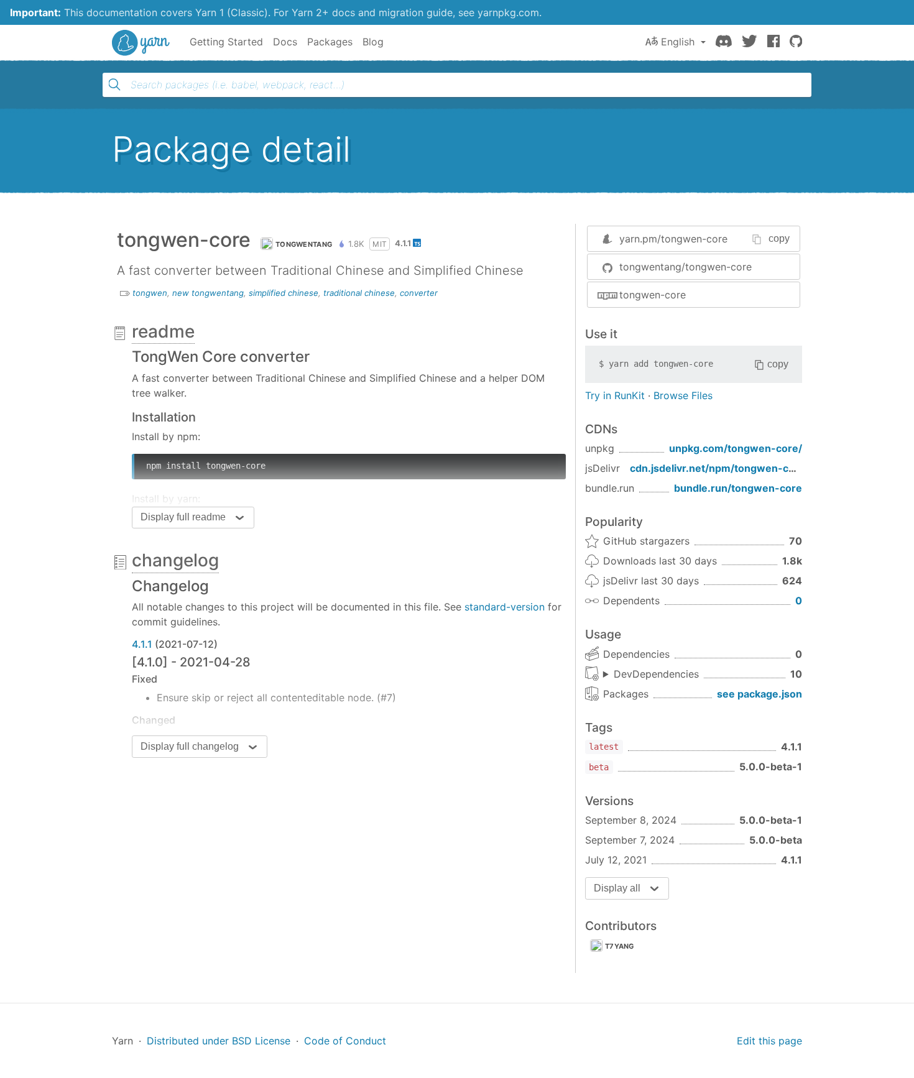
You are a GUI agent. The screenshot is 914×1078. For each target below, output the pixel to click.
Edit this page (769, 1040)
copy (779, 238)
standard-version (504, 607)
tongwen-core (652, 294)
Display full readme (183, 517)
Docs (285, 41)
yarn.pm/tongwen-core (673, 239)
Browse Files (683, 395)
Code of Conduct (345, 1040)
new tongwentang (208, 293)
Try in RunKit (615, 395)
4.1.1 (142, 644)
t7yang (619, 946)
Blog (373, 41)
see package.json (759, 694)
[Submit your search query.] (114, 84)
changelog (175, 560)
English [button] (678, 41)
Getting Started (226, 41)
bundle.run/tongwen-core (738, 488)
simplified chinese (283, 293)
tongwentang (303, 244)
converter (419, 293)
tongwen (149, 293)
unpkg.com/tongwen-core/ (735, 448)
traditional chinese (359, 293)
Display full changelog (190, 746)
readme (163, 331)
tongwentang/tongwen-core (685, 266)
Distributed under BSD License (218, 1040)
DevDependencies (656, 674)
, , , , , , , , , (651, 674)
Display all (617, 888)
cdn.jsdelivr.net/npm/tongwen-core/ (719, 468)
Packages (330, 41)
